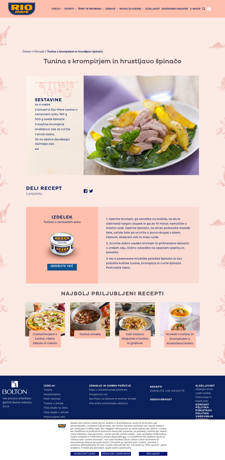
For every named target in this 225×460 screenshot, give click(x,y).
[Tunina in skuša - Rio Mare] (21, 9)
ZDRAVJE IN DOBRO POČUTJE (110, 385)
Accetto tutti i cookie (84, 453)
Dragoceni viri (98, 394)
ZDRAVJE (110, 8)
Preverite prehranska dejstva (108, 403)
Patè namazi (52, 398)
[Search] (203, 8)
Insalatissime (52, 394)
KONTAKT (202, 404)
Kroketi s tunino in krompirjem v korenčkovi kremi (180, 338)
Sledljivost (152, 8)
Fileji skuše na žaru (56, 407)
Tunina (48, 389)
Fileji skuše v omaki (56, 412)
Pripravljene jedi (54, 416)
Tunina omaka (90, 334)
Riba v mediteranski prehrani (108, 389)
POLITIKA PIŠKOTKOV (203, 409)
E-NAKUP (195, 8)
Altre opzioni (153, 453)
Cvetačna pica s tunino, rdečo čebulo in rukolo (45, 338)
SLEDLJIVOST (205, 385)
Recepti (69, 8)
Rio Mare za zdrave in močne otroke (112, 398)
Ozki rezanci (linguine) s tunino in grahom (135, 338)
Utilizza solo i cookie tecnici (116, 453)
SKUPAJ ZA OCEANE (130, 8)
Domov (26, 51)
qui (124, 436)
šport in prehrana (89, 8)
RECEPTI (156, 386)
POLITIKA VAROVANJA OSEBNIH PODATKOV (204, 418)
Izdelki (56, 8)
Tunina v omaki (53, 403)
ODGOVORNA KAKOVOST (175, 8)
